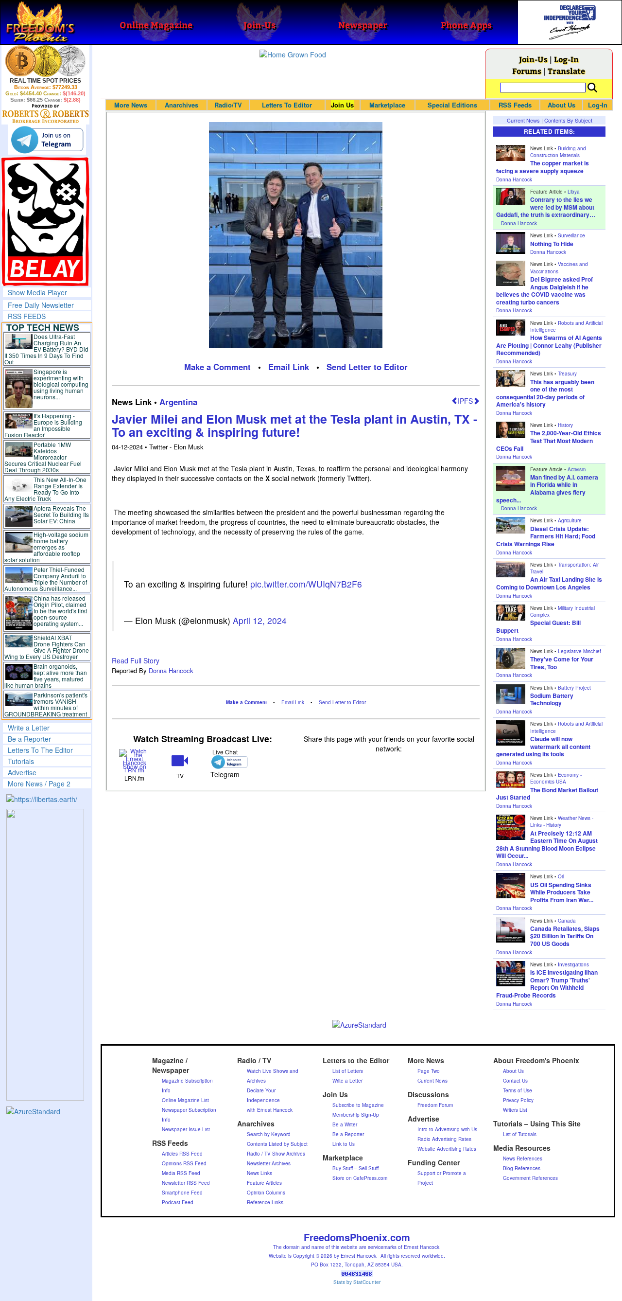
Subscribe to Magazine (358, 1105)
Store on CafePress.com (359, 1178)
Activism (577, 469)
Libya (574, 191)
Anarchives (181, 104)
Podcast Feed (177, 1202)
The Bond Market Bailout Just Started (547, 793)
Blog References (521, 1168)
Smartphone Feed (182, 1192)
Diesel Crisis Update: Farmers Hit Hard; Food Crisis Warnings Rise (545, 536)
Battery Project (574, 687)
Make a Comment (217, 367)
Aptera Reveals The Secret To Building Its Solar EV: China (61, 514)
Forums (526, 71)
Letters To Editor (287, 104)
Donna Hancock (171, 670)
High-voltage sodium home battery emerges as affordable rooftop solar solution (46, 547)
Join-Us (533, 59)
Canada (567, 920)
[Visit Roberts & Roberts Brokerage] (45, 61)
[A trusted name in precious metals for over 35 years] (45, 114)
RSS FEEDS (27, 316)
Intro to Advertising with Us (447, 1129)
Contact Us (515, 1080)
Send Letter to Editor (367, 367)
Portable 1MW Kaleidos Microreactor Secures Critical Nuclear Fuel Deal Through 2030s (43, 457)
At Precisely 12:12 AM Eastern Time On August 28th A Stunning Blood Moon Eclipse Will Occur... (547, 844)
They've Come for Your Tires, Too (561, 663)
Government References (530, 1178)
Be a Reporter (29, 739)
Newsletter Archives (269, 1163)
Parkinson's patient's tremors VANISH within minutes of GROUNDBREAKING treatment (45, 704)
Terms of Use (517, 1090)
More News (130, 104)
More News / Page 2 (39, 783)
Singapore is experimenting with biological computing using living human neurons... (61, 384)
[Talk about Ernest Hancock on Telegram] (225, 761)
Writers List (515, 1109)
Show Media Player (37, 292)
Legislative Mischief (579, 651)
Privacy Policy (518, 1100)
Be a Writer (344, 1124)
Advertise (22, 772)
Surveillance (571, 235)
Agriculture (570, 520)
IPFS (465, 401)
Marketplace (387, 104)
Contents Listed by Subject (277, 1144)
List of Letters (347, 1071)
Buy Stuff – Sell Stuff (355, 1168)
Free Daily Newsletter (41, 305)
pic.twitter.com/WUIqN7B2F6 (306, 584)
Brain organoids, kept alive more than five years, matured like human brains (45, 675)
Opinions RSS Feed (184, 1163)
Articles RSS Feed (182, 1153)
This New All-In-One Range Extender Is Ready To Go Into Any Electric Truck (45, 488)
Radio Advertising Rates (444, 1139)
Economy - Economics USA (556, 778)
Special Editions (452, 104)
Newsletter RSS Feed (186, 1182)
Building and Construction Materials (558, 152)
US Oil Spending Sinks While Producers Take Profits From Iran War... (561, 892)
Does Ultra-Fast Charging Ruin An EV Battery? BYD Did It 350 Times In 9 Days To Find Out (46, 349)
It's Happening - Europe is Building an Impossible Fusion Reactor (43, 425)
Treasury (567, 373)
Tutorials (21, 761)
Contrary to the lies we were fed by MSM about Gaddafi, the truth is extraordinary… (545, 207)
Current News (523, 120)
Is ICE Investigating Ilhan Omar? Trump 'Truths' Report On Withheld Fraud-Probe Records (547, 983)
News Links (259, 1173)
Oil (561, 876)
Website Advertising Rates (446, 1148)
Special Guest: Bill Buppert (538, 626)
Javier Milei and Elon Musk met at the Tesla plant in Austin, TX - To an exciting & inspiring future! (294, 425)
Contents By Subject (568, 120)
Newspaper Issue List (186, 1129)
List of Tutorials (519, 1134)
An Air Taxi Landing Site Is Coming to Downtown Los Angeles (549, 583)
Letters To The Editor (40, 750)
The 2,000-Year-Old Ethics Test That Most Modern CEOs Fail (548, 440)
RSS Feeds (515, 104)
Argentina (178, 402)
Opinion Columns (266, 1192)
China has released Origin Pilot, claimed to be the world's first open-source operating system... (60, 610)
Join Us (342, 104)
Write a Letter (29, 727)
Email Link (288, 367)
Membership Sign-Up (355, 1114)
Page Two (428, 1071)
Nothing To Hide (551, 243)
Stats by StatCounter (356, 1282)
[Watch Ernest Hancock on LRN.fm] (134, 759)
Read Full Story (135, 660)
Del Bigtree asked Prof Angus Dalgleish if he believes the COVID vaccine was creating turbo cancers (544, 290)
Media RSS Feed (181, 1173)
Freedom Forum (435, 1105)
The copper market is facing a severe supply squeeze (542, 167)
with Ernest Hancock (270, 1109)
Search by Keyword (269, 1134)
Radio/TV (228, 104)
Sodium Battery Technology (551, 699)
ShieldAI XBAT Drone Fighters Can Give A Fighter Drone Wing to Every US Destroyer (46, 646)
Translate (566, 71)
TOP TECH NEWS (42, 327)
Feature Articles (264, 1182)
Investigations (573, 964)
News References (522, 1158)
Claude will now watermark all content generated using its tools (543, 746)
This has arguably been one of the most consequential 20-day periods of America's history (545, 393)
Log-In (566, 59)
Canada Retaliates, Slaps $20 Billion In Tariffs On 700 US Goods (565, 936)
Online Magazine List (185, 1100)
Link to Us (343, 1144)
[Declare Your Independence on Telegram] (47, 139)
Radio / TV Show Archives (276, 1153)
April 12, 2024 (260, 620)
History (565, 425)
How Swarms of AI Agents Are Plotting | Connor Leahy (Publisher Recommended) (549, 345)
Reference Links (265, 1202)
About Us (561, 104)
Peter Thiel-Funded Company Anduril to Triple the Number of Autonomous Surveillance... (45, 578)
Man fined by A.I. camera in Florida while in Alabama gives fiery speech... (547, 488)
